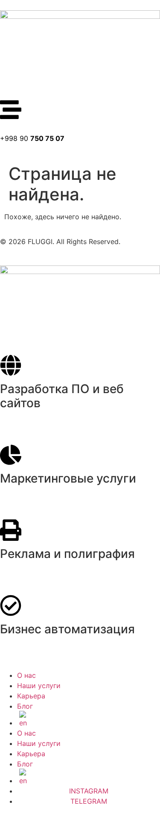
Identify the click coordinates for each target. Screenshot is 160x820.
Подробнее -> (23, 422)
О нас (26, 675)
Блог (25, 706)
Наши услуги (39, 685)
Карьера (31, 696)
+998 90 (32, 138)
